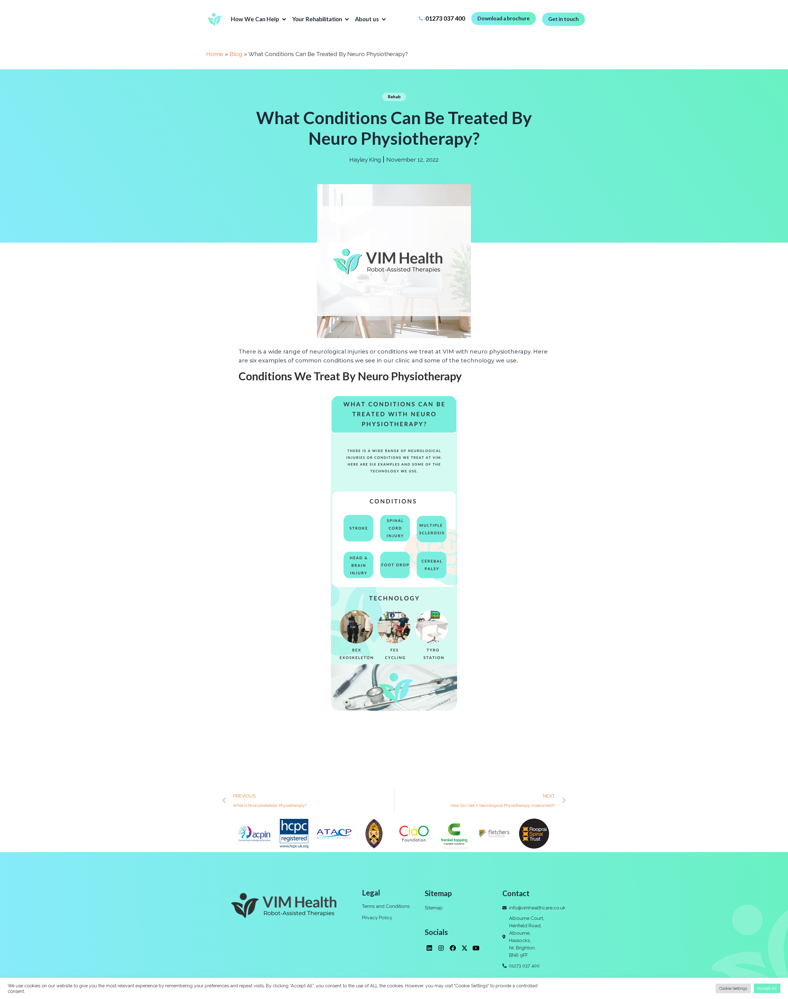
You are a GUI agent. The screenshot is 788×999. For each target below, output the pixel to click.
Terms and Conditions (385, 906)
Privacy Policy (377, 917)
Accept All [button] (767, 988)
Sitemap (434, 908)
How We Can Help (255, 18)
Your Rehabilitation (317, 18)
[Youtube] (476, 948)
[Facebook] (452, 948)
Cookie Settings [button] (733, 988)
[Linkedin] (429, 948)
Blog (236, 54)
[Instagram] (441, 948)
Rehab (394, 96)
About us (367, 18)
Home (214, 54)
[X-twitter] (464, 948)
